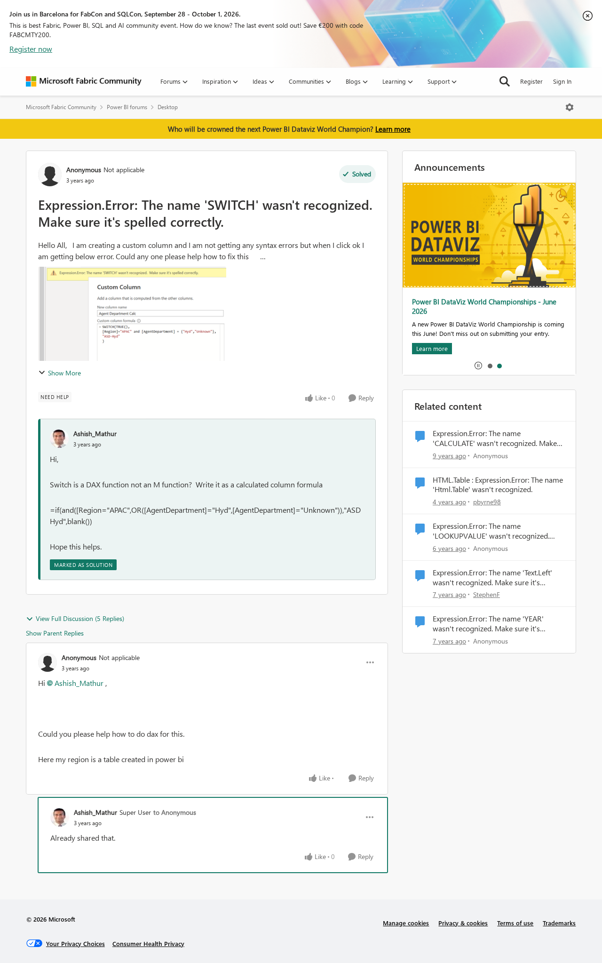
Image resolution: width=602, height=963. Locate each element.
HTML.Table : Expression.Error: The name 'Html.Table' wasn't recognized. (498, 484)
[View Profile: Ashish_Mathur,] (59, 438)
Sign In (562, 81)
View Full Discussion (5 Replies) (80, 618)
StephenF (486, 594)
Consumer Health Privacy (148, 943)
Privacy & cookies (463, 923)
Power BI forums (127, 107)
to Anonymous (174, 812)
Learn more (393, 129)
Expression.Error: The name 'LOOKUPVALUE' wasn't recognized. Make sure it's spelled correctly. (491, 531)
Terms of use (515, 923)
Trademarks (559, 923)
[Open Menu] (569, 107)
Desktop (168, 107)
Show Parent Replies (55, 633)
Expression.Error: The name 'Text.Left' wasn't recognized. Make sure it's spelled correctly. (492, 578)
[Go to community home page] (84, 81)
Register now (30, 49)
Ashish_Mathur (95, 433)
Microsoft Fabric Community (61, 107)
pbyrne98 (487, 501)
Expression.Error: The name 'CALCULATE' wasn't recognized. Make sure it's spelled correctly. (495, 438)
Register (531, 81)
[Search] (504, 81)
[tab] (489, 365)
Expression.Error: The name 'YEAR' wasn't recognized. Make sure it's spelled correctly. (488, 624)
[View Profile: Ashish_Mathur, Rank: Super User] (59, 817)
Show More (64, 372)
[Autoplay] (478, 365)
